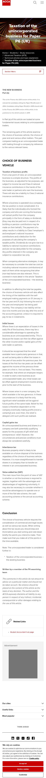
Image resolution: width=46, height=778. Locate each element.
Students (14, 53)
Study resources (27, 53)
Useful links (7, 709)
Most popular (8, 716)
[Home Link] (23, 727)
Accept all (23, 764)
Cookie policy (34, 758)
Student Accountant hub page (22, 632)
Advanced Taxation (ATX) (15, 55)
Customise (23, 775)
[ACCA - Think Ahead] (6, 5)
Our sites (6, 703)
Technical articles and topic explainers (21, 58)
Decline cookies (23, 769)
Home (5, 53)
